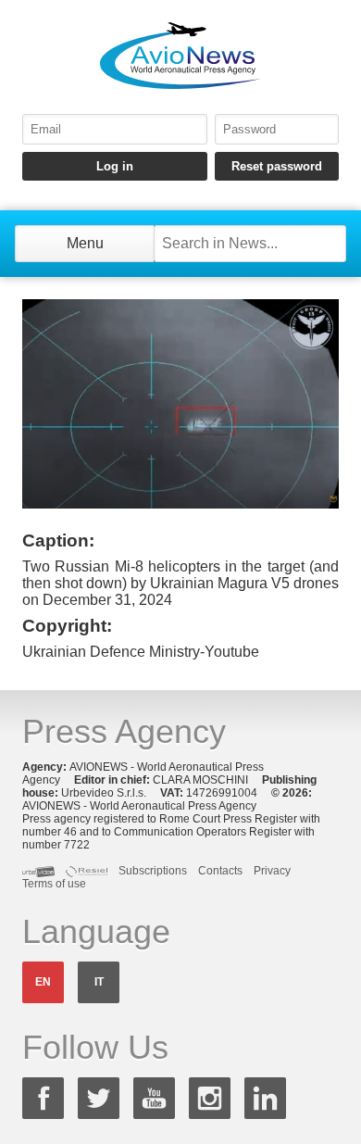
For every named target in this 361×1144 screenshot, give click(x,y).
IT (99, 981)
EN (43, 981)
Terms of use (54, 883)
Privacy (272, 870)
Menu (85, 243)
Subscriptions (152, 870)
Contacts (220, 870)
